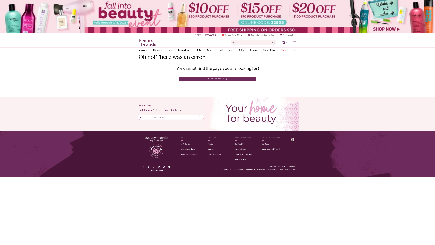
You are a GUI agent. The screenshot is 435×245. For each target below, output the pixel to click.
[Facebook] (143, 167)
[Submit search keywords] (273, 42)
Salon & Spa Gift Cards (271, 149)
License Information (243, 154)
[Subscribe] (199, 117)
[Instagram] (148, 167)
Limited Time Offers (233, 35)
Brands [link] (253, 50)
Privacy (272, 166)
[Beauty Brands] (147, 42)
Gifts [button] (241, 50)
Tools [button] (210, 50)
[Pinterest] (158, 167)
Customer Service (243, 137)
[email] (169, 166)
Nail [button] (221, 50)
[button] (284, 42)
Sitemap (292, 166)
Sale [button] (283, 50)
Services (265, 144)
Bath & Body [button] (184, 50)
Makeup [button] (143, 50)
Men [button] (231, 50)
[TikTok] (164, 166)
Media (210, 144)
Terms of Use (281, 166)
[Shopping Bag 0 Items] (294, 42)
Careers (211, 149)
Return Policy (240, 159)
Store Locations (188, 149)
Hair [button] (170, 50)
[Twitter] (153, 167)
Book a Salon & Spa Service (262, 35)
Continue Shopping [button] (217, 79)
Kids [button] (199, 50)
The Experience (214, 154)
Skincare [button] (157, 50)
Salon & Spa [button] (269, 50)
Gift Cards (185, 144)
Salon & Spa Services (271, 137)
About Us (212, 137)
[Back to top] (292, 139)
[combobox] (253, 42)
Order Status (240, 149)
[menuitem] (205, 35)
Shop (183, 137)
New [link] (294, 50)
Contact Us (239, 144)
